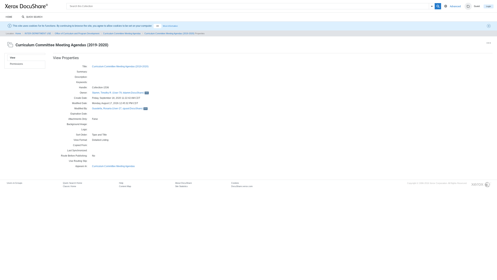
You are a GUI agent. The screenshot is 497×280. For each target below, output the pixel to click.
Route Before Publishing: (74, 155)
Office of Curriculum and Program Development (77, 33)
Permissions (16, 64)
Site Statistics (181, 186)
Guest (477, 6)
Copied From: (80, 145)
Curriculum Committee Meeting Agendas (122, 33)
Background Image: (77, 124)
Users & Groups (14, 183)
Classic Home (69, 186)
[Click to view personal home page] (468, 6)
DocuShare (35, 6)
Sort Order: (81, 134)
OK (157, 26)
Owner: (83, 92)
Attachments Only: (77, 119)
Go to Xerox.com (481, 185)
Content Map (125, 186)
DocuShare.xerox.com (242, 186)
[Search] (438, 6)
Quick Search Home (72, 183)
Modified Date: (79, 103)
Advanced (455, 6)
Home (9, 17)
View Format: (80, 140)
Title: (84, 66)
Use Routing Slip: (78, 161)
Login (488, 6)
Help (121, 183)
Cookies (235, 183)
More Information (170, 26)
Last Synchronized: (77, 150)
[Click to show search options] (445, 6)
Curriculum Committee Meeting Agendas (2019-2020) (169, 33)
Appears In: (81, 166)
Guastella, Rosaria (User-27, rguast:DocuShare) (119, 108)
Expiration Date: (78, 113)
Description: (81, 77)
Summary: (82, 71)
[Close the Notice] (489, 26)
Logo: (84, 129)
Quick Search (34, 17)
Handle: (83, 87)
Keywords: (81, 82)
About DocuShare (183, 183)
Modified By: (80, 108)
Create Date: (80, 98)
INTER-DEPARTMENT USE (38, 33)
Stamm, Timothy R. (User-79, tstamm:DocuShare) (120, 92)
